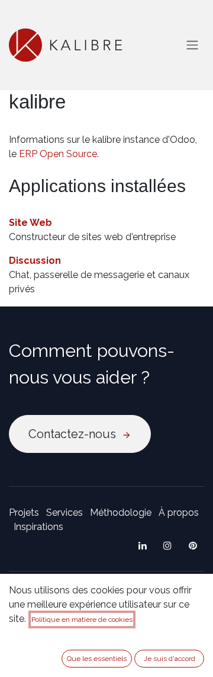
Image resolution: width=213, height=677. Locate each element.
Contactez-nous (75, 434)
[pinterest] (192, 545)
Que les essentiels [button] (97, 658)
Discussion (35, 260)
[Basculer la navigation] (192, 45)
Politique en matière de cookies (82, 619)
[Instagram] (167, 545)
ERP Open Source (58, 153)
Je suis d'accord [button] (169, 658)
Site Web (30, 222)
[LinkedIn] (142, 545)
